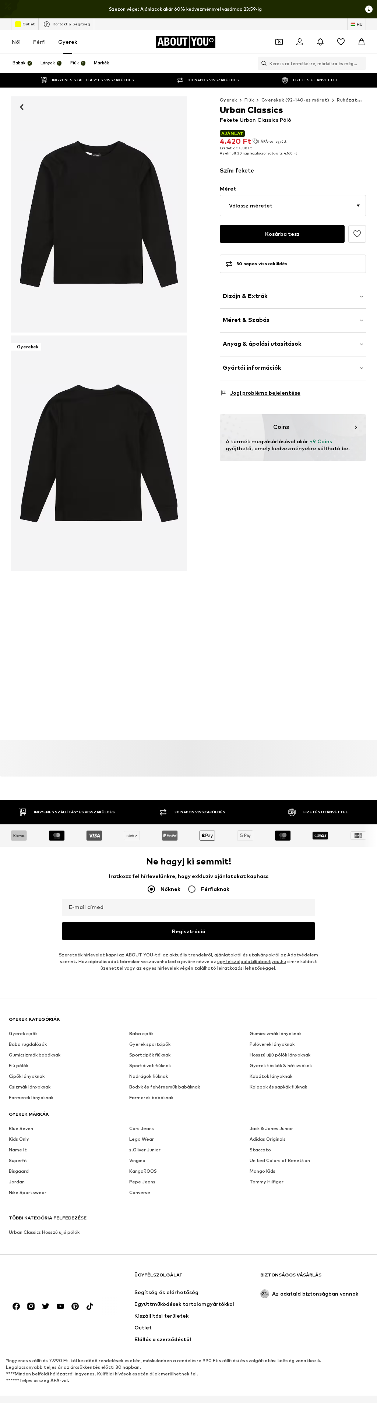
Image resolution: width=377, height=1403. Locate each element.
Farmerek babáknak (151, 1097)
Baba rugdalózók (28, 1044)
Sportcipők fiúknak (149, 1055)
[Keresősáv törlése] (360, 63)
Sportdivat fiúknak (150, 1065)
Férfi (39, 42)
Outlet (28, 24)
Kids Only (19, 1139)
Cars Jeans (141, 1128)
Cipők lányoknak (27, 1076)
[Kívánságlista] (341, 42)
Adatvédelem (302, 955)
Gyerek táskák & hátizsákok (281, 1065)
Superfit (18, 1160)
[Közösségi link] (16, 1306)
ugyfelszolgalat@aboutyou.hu (251, 961)
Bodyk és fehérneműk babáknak (164, 1087)
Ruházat (347, 100)
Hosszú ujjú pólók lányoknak (280, 1055)
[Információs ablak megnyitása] (369, 9)
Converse (139, 1192)
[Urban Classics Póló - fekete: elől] (99, 214)
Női (16, 42)
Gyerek (67, 42)
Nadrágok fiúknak (148, 1076)
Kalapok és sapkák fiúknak (278, 1087)
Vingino (137, 1160)
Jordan (17, 1181)
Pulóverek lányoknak (272, 1044)
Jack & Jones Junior (271, 1128)
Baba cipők (141, 1033)
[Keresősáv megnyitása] (262, 63)
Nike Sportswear (27, 1192)
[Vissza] (21, 107)
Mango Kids (262, 1171)
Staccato (260, 1149)
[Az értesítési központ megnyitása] (320, 42)
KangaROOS (143, 1171)
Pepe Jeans (142, 1181)
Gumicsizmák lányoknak (276, 1033)
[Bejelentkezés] (299, 42)
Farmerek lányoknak (31, 1097)
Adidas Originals (268, 1139)
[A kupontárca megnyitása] (279, 42)
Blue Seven (21, 1128)
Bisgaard (19, 1171)
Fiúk (249, 100)
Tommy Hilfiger (266, 1181)
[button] (293, 205)
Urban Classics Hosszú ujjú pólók (44, 1232)
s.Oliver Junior (145, 1149)
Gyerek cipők (23, 1033)
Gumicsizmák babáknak (34, 1055)
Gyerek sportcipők (149, 1044)
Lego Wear (141, 1139)
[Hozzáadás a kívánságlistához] (357, 234)
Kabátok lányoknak (271, 1076)
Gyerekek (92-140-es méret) (295, 100)
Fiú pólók (18, 1065)
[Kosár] (361, 42)
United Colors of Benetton (280, 1160)
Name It (18, 1149)
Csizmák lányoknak (29, 1087)
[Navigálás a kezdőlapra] (49, 1278)
